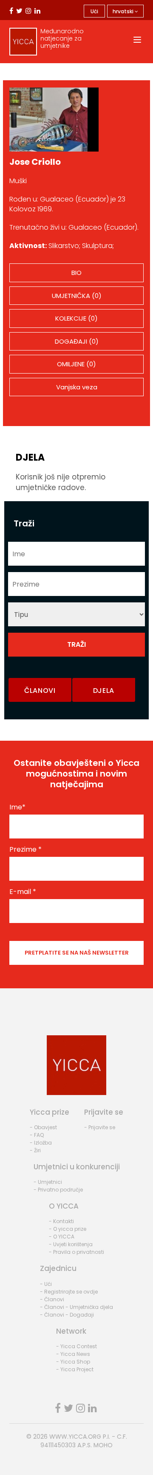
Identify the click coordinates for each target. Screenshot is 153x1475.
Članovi (40, 690)
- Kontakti (61, 1221)
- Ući (46, 1284)
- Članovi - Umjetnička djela (76, 1307)
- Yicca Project (75, 1369)
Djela (104, 690)
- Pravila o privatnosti (76, 1252)
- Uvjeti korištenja (71, 1244)
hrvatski (124, 11)
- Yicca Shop (73, 1361)
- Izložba (41, 1142)
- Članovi (52, 1299)
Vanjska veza (76, 387)
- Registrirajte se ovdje (69, 1291)
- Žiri (35, 1150)
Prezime (25, 849)
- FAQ (37, 1135)
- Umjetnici (48, 1182)
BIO (76, 272)
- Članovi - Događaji (67, 1314)
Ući (94, 11)
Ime (17, 807)
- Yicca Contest (76, 1346)
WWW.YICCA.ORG (75, 1436)
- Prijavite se (99, 1127)
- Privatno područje (58, 1189)
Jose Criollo (35, 162)
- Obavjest (43, 1127)
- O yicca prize (67, 1229)
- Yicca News (73, 1354)
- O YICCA (61, 1236)
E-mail (22, 892)
